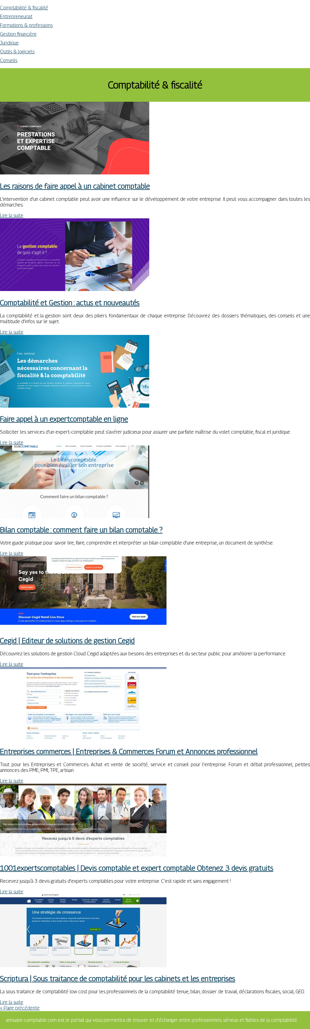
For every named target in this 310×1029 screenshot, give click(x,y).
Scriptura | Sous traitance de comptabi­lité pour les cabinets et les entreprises (117, 978)
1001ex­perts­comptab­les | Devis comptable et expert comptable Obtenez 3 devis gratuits (136, 868)
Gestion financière (18, 34)
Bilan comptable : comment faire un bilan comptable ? (81, 529)
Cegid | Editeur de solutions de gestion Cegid (67, 640)
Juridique (9, 43)
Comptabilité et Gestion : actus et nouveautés (70, 302)
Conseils (8, 60)
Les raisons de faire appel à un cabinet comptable (75, 186)
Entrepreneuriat (16, 16)
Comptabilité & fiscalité (24, 8)
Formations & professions (26, 25)
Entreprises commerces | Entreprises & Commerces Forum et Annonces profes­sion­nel (129, 751)
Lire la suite (11, 215)
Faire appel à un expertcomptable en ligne (64, 419)
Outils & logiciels (17, 52)
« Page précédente (20, 1008)
